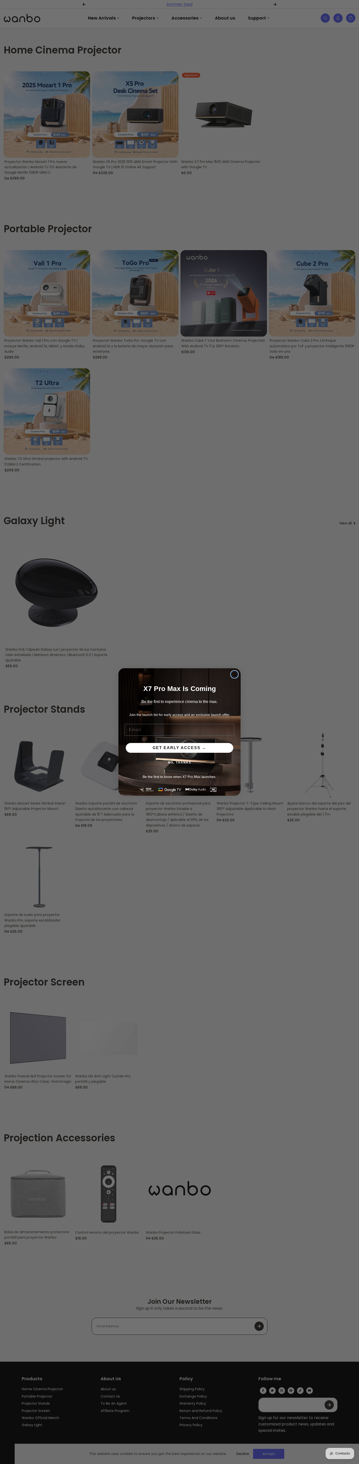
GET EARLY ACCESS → (179, 748)
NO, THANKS (179, 762)
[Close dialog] (234, 674)
